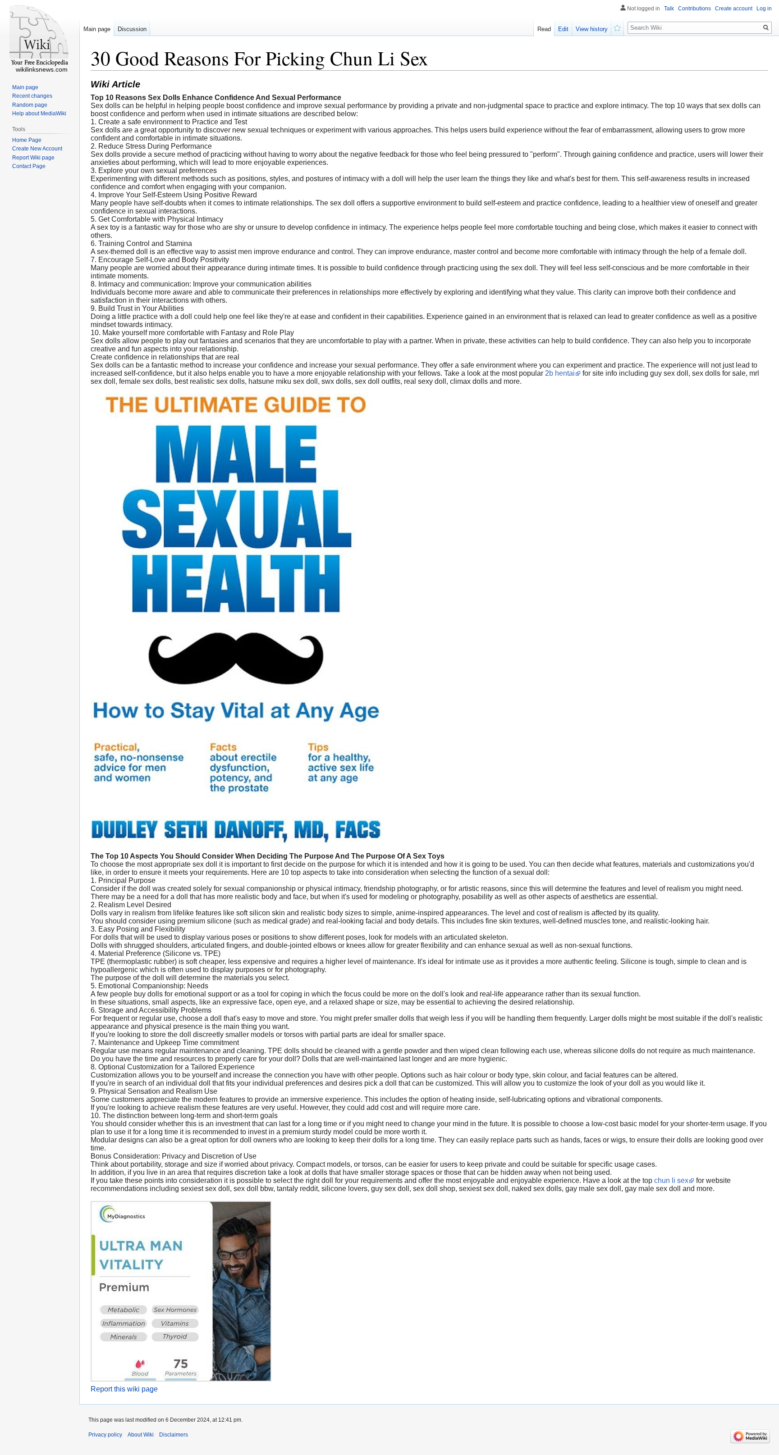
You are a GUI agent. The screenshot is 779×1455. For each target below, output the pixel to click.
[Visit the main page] (40, 36)
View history (592, 29)
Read (544, 29)
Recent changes (32, 96)
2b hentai (560, 373)
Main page (96, 29)
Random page (29, 105)
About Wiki (141, 1435)
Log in (764, 8)
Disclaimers (173, 1435)
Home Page (26, 140)
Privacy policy (105, 1435)
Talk (669, 8)
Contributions (694, 8)
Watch (617, 27)
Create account (733, 8)
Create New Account (37, 149)
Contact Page (29, 166)
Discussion (132, 29)
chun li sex (671, 1180)
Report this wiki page (124, 1389)
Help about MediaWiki (39, 113)
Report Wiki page (33, 158)
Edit (563, 29)
